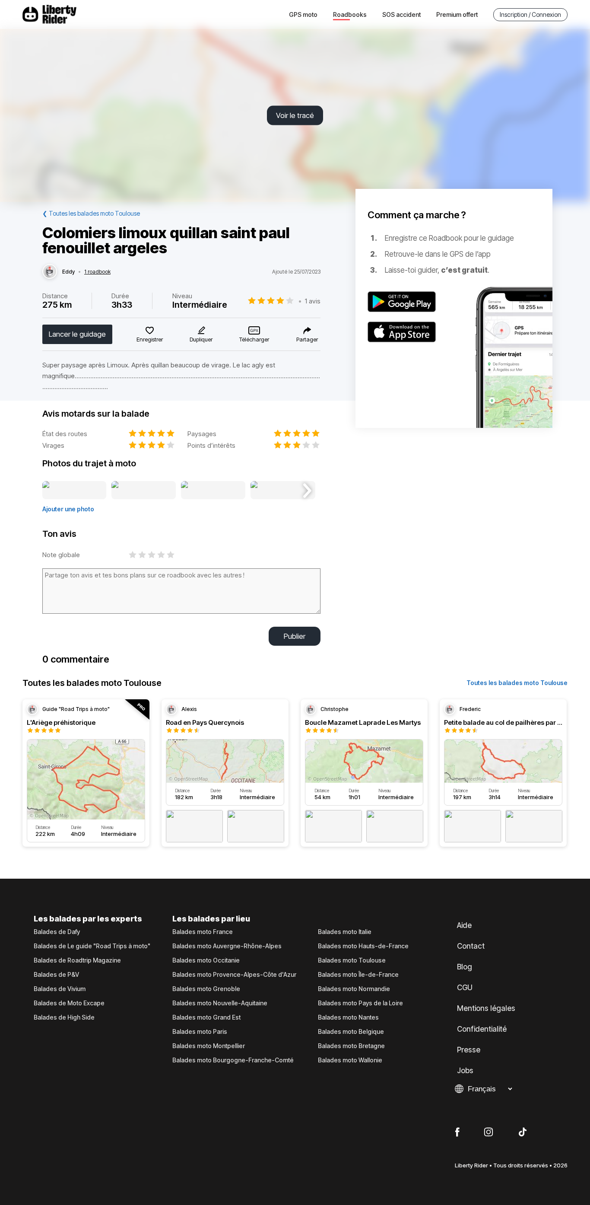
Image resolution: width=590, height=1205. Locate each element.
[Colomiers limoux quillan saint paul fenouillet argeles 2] (143, 490)
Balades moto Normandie (354, 989)
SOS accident (401, 14)
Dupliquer (201, 339)
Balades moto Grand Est (206, 1017)
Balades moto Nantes (348, 1017)
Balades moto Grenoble (206, 989)
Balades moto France (202, 932)
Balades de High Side (64, 1017)
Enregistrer (149, 339)
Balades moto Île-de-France (358, 975)
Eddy (68, 271)
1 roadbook (97, 271)
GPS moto (303, 14)
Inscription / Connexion (530, 14)
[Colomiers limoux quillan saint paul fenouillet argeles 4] (283, 490)
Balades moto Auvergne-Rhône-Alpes (227, 946)
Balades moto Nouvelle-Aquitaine (219, 1003)
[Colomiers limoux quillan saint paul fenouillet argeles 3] (213, 490)
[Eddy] (49, 272)
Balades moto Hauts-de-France (363, 946)
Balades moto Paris (199, 1032)
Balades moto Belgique (351, 1032)
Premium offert (457, 14)
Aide (464, 925)
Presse (468, 1050)
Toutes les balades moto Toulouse (517, 682)
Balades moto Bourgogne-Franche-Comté (233, 1060)
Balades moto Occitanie (206, 960)
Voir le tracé (295, 115)
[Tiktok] (522, 1132)
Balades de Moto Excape (69, 1003)
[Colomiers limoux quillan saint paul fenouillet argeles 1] (74, 490)
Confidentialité (482, 1029)
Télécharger (254, 339)
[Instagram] (488, 1132)
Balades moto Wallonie (350, 1060)
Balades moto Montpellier (208, 1046)
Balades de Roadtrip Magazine (77, 960)
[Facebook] (457, 1132)
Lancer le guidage (77, 334)
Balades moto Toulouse (352, 960)
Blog (464, 967)
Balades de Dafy (57, 932)
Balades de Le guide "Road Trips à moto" (92, 946)
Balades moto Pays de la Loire (360, 1003)
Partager (307, 339)
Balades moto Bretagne (351, 1046)
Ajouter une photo (68, 509)
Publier (294, 636)
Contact (471, 946)
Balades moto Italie (344, 932)
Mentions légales (486, 1008)
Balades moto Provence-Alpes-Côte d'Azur (234, 975)
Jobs (465, 1070)
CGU (465, 987)
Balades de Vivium (60, 989)
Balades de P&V (56, 975)
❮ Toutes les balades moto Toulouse (91, 213)
